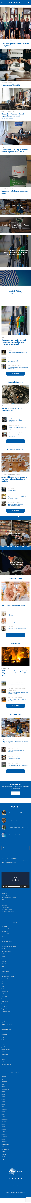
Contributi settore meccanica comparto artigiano (17, 428)
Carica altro (15, 373)
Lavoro (15, 612)
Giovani (3, 111)
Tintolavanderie (5, 1004)
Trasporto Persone (6, 1011)
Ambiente (4, 188)
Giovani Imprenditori (6, 1049)
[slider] (14, 886)
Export (3, 1104)
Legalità (22, 682)
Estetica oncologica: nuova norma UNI (16, 622)
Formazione (17, 682)
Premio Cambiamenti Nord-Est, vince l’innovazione (17, 435)
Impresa (10, 690)
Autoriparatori (5, 931)
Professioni (4, 1142)
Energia (3, 1099)
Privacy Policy (4, 905)
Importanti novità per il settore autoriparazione (12, 410)
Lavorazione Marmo (6, 979)
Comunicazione (11, 147)
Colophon (11, 1194)
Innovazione (16, 432)
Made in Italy (11, 739)
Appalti (3, 1079)
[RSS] (21, 1178)
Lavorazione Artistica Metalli (8, 976)
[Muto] (25, 886)
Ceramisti (4, 939)
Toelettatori (4, 1006)
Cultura (3, 1092)
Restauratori (4, 996)
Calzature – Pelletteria (6, 934)
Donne (3, 1097)
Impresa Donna (5, 1054)
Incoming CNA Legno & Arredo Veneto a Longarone (19, 820)
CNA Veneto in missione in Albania (15, 684)
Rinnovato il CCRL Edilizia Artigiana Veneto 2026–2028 (17, 700)
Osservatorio (4, 1137)
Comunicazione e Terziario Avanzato (10, 1032)
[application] (15, 880)
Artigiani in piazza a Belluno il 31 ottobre (15, 742)
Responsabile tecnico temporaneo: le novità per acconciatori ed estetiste (17, 629)
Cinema (3, 1087)
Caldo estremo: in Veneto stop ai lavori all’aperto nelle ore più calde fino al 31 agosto (14, 673)
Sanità (3, 1147)
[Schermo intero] (27, 886)
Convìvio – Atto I (12, 490)
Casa (3, 1084)
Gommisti (4, 966)
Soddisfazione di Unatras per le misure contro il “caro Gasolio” (18, 368)
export (3, 1039)
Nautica (3, 986)
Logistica (4, 1129)
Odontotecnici (5, 991)
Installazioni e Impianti (7, 1057)
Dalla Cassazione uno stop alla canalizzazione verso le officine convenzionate (15, 420)
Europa (4, 405)
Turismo (3, 1157)
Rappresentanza (10, 111)
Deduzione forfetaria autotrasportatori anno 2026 (17, 353)
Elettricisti (4, 956)
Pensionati (4, 1059)
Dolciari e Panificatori (6, 951)
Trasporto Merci (5, 1009)
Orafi (3, 994)
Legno (3, 981)
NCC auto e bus (5, 989)
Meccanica (4, 984)
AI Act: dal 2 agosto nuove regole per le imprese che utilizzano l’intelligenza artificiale (14, 479)
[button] (15, 880)
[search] (27, 848)
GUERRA (4, 1052)
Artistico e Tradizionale (7, 1024)
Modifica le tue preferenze (7, 909)
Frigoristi (4, 964)
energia (3, 1037)
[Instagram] (15, 1178)
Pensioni (3, 1139)
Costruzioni (4, 1034)
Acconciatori (4, 926)
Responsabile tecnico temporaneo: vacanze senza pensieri (17, 614)
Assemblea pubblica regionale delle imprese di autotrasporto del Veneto (17, 360)
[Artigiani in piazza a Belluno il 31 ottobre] (15, 532)
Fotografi (4, 961)
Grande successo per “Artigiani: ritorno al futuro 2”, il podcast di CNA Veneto (15, 151)
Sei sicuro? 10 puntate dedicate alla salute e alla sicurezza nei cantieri (18, 693)
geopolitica (4, 1047)
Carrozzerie (4, 936)
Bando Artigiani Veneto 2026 (11, 85)
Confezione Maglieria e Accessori (9, 946)
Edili (3, 954)
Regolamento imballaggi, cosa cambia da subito (15, 192)
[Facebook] (9, 1178)
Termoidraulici (5, 1001)
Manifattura (4, 1134)
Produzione (4, 1062)
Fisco (3, 1107)
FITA (3, 1044)
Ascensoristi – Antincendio (8, 929)
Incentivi (10, 41)
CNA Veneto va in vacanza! (14, 834)
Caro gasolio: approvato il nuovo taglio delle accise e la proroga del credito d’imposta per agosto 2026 (14, 342)
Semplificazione (5, 1149)
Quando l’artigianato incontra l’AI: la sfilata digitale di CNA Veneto (17, 497)
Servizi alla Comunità (6, 1064)
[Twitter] (12, 1178)
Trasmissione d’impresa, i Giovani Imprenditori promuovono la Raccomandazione (13, 116)
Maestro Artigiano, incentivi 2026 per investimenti (16, 751)
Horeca (3, 969)
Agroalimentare (5, 1022)
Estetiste (3, 959)
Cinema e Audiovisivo (7, 941)
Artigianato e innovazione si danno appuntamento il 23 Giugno (15, 505)
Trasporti (4, 337)
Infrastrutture (5, 1119)
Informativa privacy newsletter (8, 911)
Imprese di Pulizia (5, 971)
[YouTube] (18, 1178)
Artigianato (4, 41)
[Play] (3, 886)
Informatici (4, 974)
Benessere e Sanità (5, 1027)
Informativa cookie (5, 907)
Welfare (20, 697)
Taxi (2, 999)
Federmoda (4, 1042)
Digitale (18, 474)
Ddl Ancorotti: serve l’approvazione (13, 606)
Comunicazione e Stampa (7, 944)
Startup (21, 432)
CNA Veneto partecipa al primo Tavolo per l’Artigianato (15, 45)
